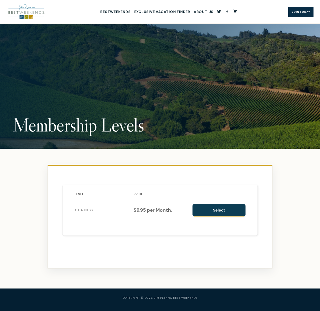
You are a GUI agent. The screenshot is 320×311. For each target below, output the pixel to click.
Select (219, 210)
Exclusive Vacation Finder (162, 12)
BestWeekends (115, 12)
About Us (204, 12)
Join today (301, 12)
